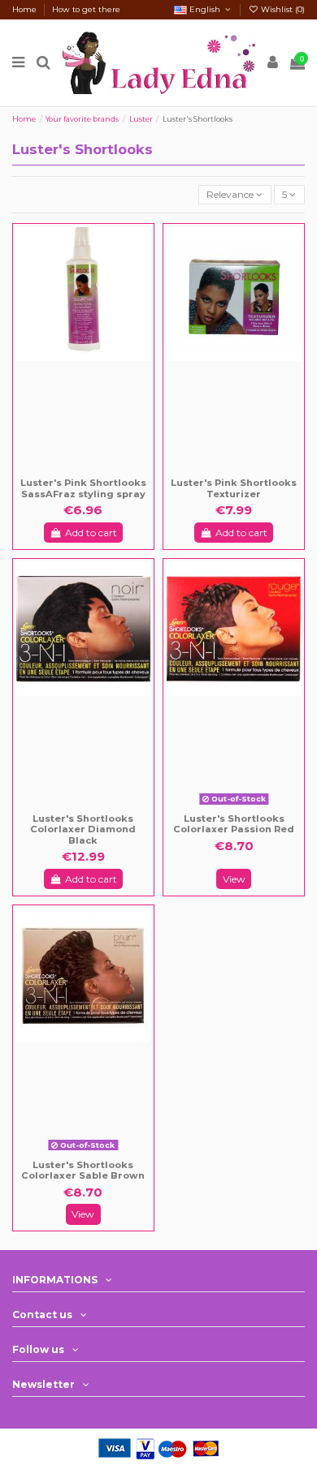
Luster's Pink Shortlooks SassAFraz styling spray (83, 488)
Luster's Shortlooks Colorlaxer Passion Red (233, 824)
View (234, 879)
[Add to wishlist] (72, 470)
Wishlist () (281, 9)
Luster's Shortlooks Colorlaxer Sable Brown (83, 1170)
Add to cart (91, 532)
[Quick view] (94, 470)
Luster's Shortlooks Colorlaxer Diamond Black (83, 829)
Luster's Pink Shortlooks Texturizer (234, 488)
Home (25, 9)
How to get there (86, 9)
